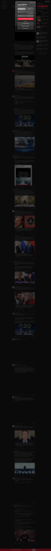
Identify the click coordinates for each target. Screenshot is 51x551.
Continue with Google (26, 23)
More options (26, 28)
